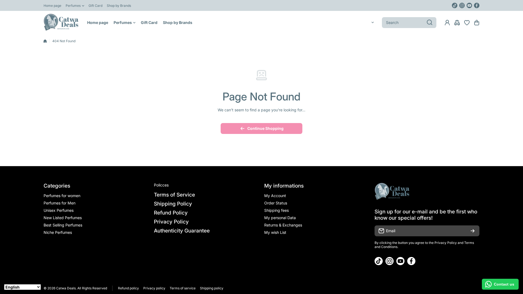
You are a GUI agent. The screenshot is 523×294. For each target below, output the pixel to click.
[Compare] (457, 22)
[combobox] (409, 22)
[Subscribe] (472, 230)
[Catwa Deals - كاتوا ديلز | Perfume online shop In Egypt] (61, 22)
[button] (476, 22)
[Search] (429, 22)
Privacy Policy (445, 243)
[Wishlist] (467, 22)
